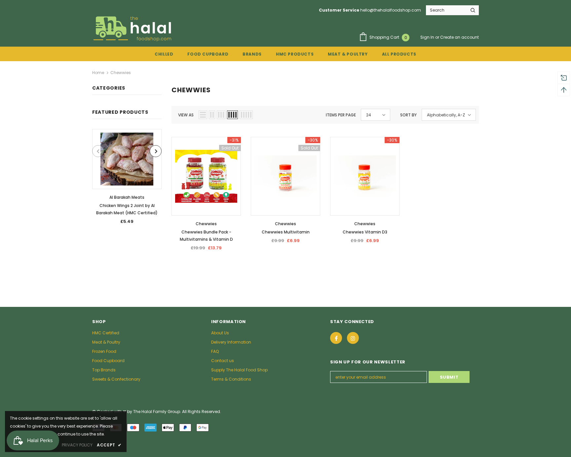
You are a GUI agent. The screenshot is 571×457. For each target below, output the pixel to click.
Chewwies (120, 72)
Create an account (459, 37)
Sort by (408, 115)
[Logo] (133, 28)
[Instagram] (353, 338)
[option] (127, 178)
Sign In (427, 37)
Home (98, 72)
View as (186, 115)
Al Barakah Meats (126, 197)
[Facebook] (336, 338)
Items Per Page (341, 115)
